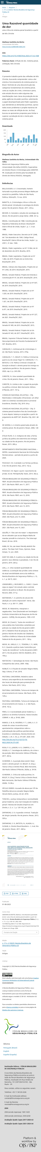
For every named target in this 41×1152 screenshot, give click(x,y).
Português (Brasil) (10, 1048)
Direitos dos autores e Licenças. (12, 1010)
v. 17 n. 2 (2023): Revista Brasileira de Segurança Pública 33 (18, 11)
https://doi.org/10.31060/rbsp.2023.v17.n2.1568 (20, 56)
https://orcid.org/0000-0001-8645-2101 (13, 47)
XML (25, 893)
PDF (7, 893)
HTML (16, 893)
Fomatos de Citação (10, 932)
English (6, 1051)
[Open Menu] (2, 2)
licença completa (12, 1007)
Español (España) (10, 1054)
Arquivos (12, 7)
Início (4, 7)
